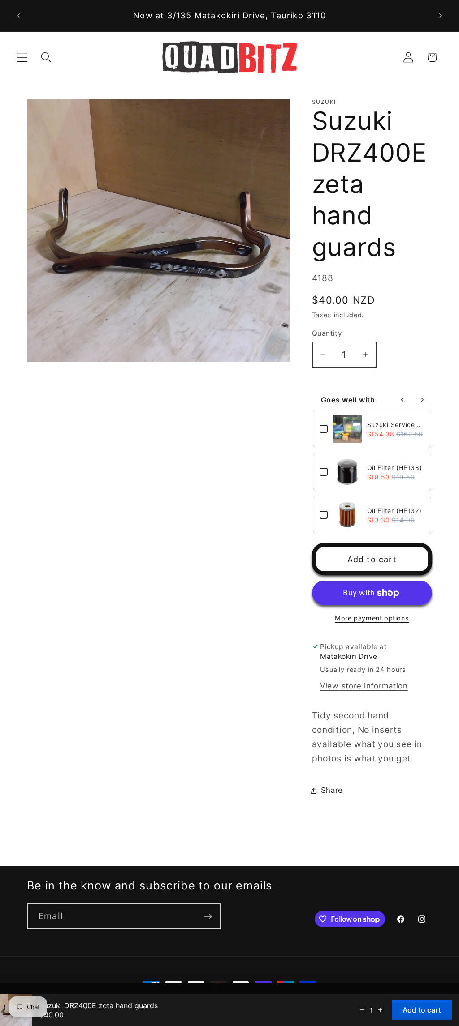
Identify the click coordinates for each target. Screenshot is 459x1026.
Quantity (327, 333)
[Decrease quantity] (362, 1009)
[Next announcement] (440, 15)
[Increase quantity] (380, 1009)
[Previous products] (402, 399)
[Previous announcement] (19, 15)
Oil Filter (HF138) (394, 467)
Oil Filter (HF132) (394, 510)
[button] (23, 57)
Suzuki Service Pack (395, 424)
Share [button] (332, 790)
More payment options (372, 618)
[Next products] (422, 399)
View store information (364, 685)
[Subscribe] (208, 916)
